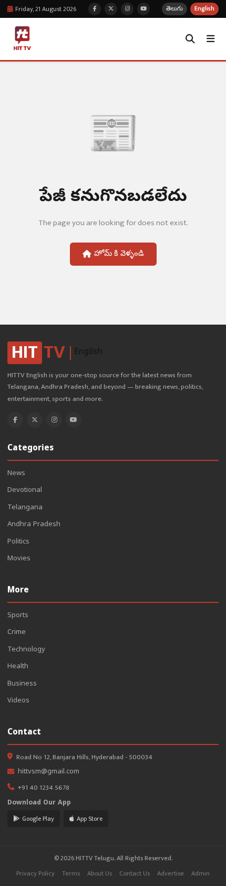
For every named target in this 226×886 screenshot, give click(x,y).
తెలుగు (174, 9)
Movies (18, 559)
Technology (26, 650)
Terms (71, 873)
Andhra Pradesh (33, 524)
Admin (200, 873)
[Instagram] (54, 420)
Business (22, 684)
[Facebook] (15, 420)
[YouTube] (73, 420)
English (204, 9)
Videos (18, 701)
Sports (17, 615)
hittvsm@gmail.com (48, 772)
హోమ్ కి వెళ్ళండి (119, 254)
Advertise (170, 873)
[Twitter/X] (35, 420)
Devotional (24, 490)
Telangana (25, 508)
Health (17, 666)
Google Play (38, 818)
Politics (18, 542)
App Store (89, 818)
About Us (99, 873)
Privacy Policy (35, 873)
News (16, 473)
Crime (16, 632)
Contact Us (134, 873)
